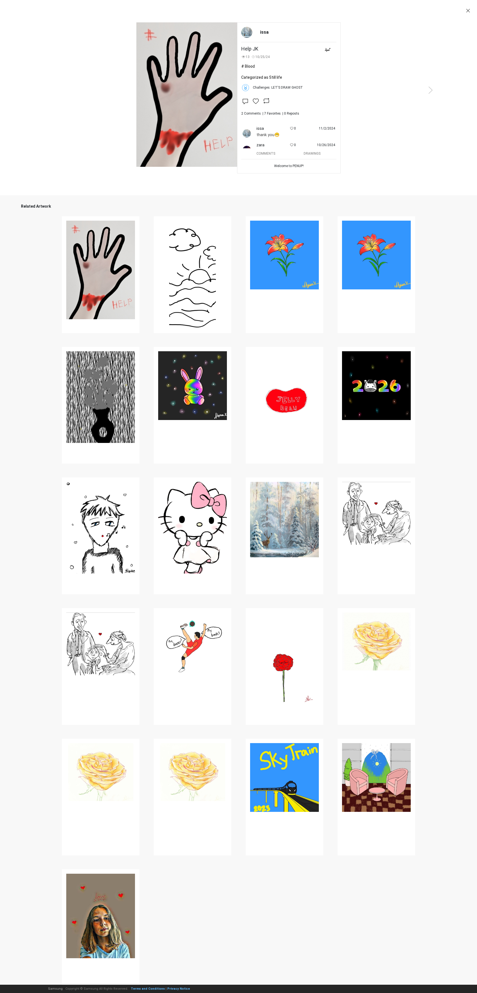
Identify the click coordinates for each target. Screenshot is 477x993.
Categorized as (261, 77)
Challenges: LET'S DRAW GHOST (278, 87)
